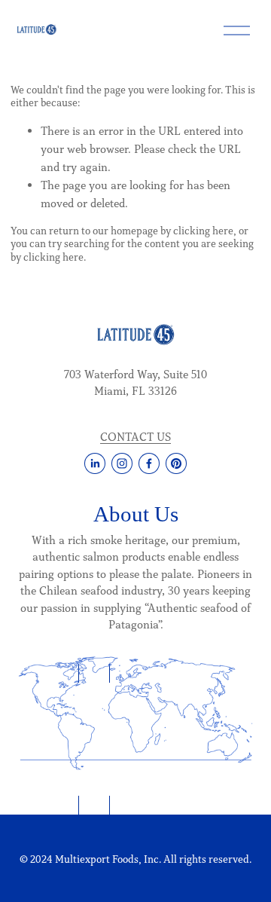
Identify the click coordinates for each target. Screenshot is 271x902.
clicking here (203, 231)
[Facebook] (149, 463)
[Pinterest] (176, 463)
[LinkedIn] (94, 463)
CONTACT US (135, 437)
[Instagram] (121, 463)
